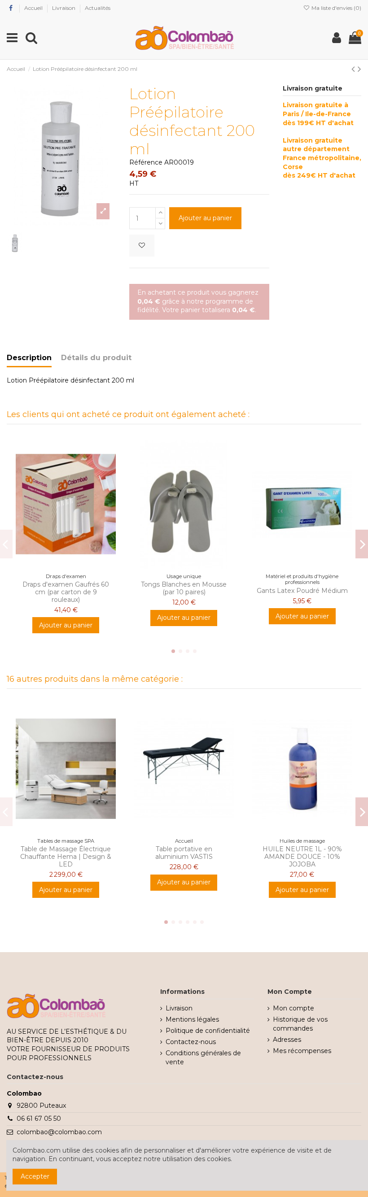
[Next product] (359, 68)
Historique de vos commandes (300, 1023)
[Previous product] (354, 68)
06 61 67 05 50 (39, 1118)
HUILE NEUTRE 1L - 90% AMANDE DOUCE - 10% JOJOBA (302, 856)
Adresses (287, 1040)
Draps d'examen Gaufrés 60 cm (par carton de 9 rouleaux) (65, 592)
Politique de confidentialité (208, 1031)
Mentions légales (192, 1019)
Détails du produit (96, 357)
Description (29, 357)
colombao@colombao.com (59, 1132)
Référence (145, 162)
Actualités (97, 7)
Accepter (35, 1176)
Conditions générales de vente (203, 1057)
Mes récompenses (302, 1051)
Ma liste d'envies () (335, 7)
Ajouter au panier (205, 218)
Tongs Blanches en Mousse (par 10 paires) (184, 588)
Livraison (64, 7)
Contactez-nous (191, 1042)
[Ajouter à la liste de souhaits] (141, 246)
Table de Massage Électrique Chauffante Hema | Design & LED (65, 856)
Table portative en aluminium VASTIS (184, 853)
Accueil (34, 7)
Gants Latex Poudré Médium (302, 591)
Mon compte (293, 1008)
